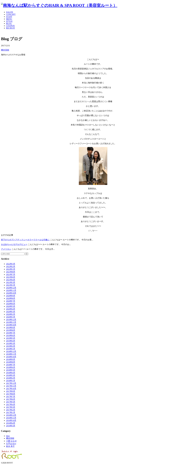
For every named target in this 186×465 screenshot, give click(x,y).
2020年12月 (11, 288)
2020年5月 (10, 306)
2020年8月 (10, 298)
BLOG (9, 23)
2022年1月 (10, 269)
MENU (9, 19)
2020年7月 (10, 301)
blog (8, 436)
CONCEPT (11, 14)
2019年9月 (10, 327)
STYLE (9, 21)
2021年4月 (10, 280)
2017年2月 (10, 410)
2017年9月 (10, 391)
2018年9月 (10, 359)
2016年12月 (11, 415)
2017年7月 (10, 396)
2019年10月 (11, 325)
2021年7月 (10, 274)
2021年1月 (10, 285)
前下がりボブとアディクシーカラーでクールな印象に (25, 240)
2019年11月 (11, 322)
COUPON (10, 26)
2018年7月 (10, 365)
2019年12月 (11, 320)
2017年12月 (11, 383)
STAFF (9, 17)
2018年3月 (10, 375)
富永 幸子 (10, 446)
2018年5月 (10, 370)
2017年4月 (10, 404)
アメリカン (6, 249)
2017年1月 (10, 412)
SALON (9, 12)
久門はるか (11, 444)
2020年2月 (10, 314)
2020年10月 (11, 293)
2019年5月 (10, 338)
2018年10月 (11, 357)
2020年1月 (10, 317)
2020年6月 (10, 304)
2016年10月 (11, 420)
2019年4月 (10, 341)
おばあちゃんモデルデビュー (14, 244)
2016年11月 (11, 418)
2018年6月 (10, 367)
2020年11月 (11, 290)
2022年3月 (10, 264)
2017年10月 (11, 389)
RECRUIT (10, 28)
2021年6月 (10, 277)
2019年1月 (10, 349)
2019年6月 (10, 335)
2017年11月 (11, 386)
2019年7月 (10, 333)
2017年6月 (10, 399)
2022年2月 (10, 266)
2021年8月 (10, 272)
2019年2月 (10, 346)
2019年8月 (10, 330)
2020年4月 (10, 309)
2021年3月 (10, 282)
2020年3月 (10, 312)
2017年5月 (10, 402)
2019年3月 (10, 343)
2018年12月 (11, 351)
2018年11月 (11, 354)
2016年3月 (10, 426)
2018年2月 (10, 378)
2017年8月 (10, 394)
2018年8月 (10, 362)
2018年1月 (10, 381)
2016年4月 (10, 423)
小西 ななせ (11, 441)
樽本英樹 (5, 50)
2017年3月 (10, 407)
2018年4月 (10, 373)
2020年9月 (10, 296)
